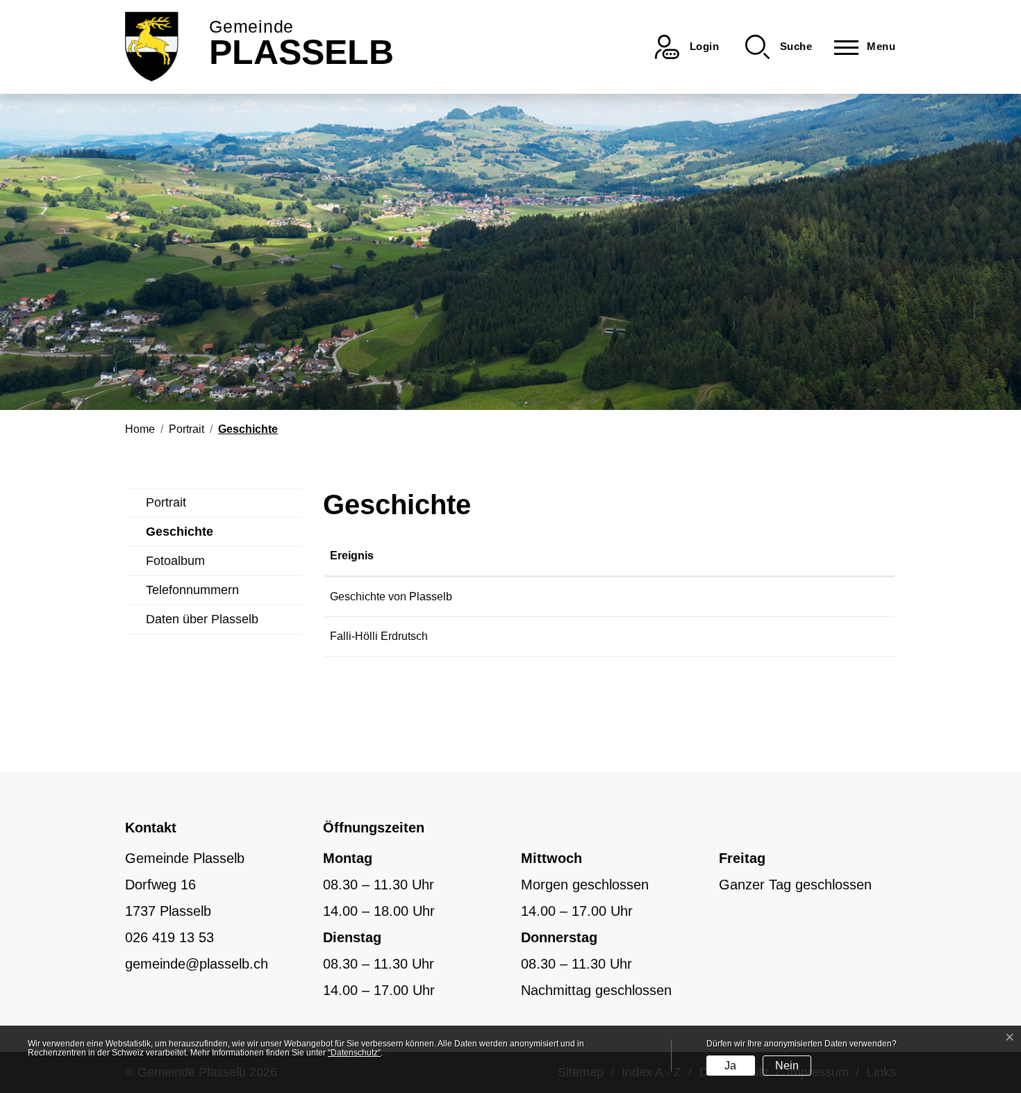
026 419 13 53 (169, 937)
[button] (778, 47)
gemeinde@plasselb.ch (196, 963)
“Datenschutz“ (354, 1053)
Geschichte (179, 536)
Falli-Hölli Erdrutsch (379, 636)
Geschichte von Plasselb (391, 596)
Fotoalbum (175, 561)
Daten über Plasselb (202, 619)
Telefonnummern (192, 590)
